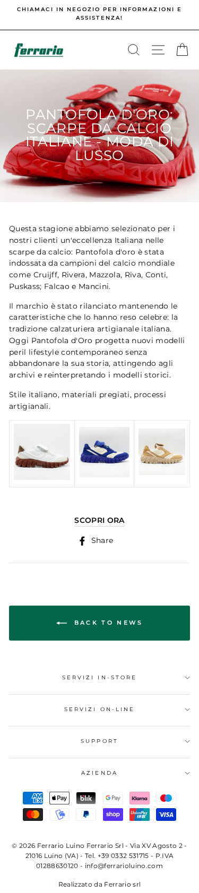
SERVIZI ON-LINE (99, 709)
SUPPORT (99, 741)
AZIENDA (99, 772)
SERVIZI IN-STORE (99, 677)
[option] (99, 14)
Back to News (107, 622)
